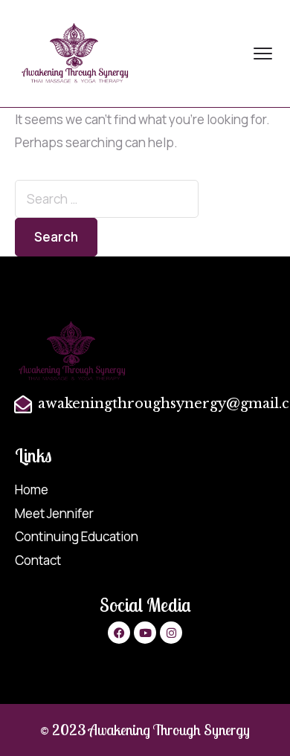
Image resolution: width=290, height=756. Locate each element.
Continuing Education (76, 536)
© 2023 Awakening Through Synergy (145, 729)
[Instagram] (171, 632)
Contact (38, 560)
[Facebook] (119, 632)
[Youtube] (145, 632)
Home (31, 489)
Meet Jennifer (54, 513)
